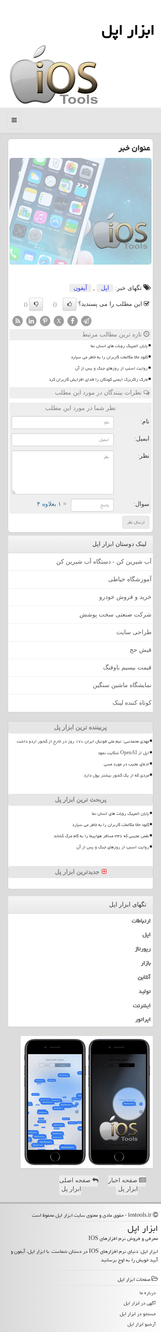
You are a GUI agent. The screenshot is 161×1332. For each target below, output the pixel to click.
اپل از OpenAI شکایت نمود (123, 753)
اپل (105, 288)
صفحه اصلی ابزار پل (75, 1184)
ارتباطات (141, 920)
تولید (145, 991)
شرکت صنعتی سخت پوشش (115, 614)
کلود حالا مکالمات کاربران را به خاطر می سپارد (109, 357)
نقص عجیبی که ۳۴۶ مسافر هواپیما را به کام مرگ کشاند (101, 836)
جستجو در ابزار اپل (138, 1313)
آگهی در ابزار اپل (140, 1302)
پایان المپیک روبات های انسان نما (119, 346)
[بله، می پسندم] (69, 304)
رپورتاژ (143, 948)
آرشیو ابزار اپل (142, 1324)
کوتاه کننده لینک (132, 703)
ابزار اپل (128, 30)
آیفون (80, 288)
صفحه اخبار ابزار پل (123, 1184)
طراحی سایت (134, 632)
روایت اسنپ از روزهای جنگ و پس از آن (111, 368)
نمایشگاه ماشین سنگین (122, 685)
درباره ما (148, 1292)
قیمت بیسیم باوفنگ (127, 667)
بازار (146, 962)
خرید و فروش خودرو (125, 597)
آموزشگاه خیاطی (130, 579)
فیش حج (141, 650)
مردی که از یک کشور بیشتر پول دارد (116, 775)
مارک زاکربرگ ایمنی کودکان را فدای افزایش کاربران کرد (98, 379)
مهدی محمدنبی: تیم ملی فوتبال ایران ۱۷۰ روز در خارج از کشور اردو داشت (83, 741)
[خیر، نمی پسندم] (36, 304)
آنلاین (144, 977)
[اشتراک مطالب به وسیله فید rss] (18, 320)
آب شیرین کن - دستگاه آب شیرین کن (104, 561)
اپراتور (143, 1019)
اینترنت (142, 1005)
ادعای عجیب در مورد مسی (126, 764)
